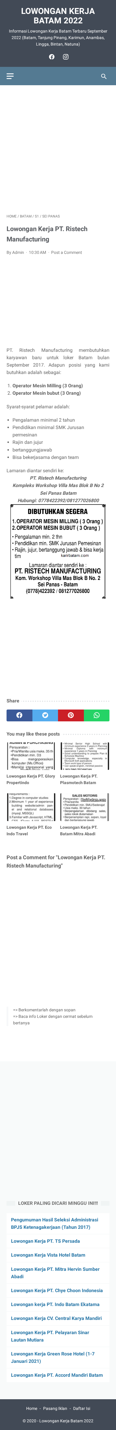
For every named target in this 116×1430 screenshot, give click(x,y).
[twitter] (45, 715)
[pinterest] (71, 715)
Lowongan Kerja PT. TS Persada (45, 1241)
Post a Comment (66, 252)
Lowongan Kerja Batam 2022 (58, 15)
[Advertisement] (58, 149)
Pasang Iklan (55, 1408)
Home (31, 1408)
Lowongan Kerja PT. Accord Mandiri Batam (57, 1375)
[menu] (10, 76)
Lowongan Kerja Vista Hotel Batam (48, 1255)
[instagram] (65, 56)
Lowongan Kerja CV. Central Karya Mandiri (56, 1318)
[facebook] (51, 56)
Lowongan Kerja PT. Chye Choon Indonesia (57, 1290)
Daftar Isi (81, 1408)
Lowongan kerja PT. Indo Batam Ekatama (55, 1304)
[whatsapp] (97, 715)
